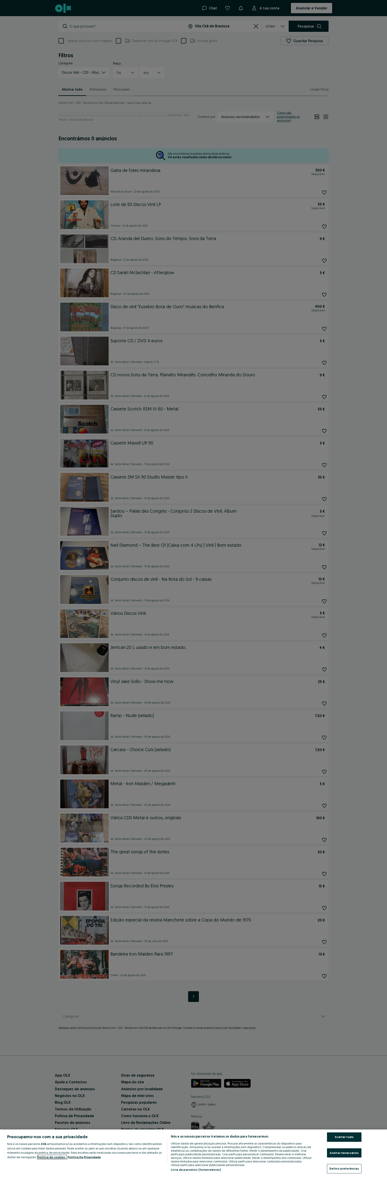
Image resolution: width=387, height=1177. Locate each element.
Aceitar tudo (344, 1137)
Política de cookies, (52, 1157)
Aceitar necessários (344, 1153)
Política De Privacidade (84, 1157)
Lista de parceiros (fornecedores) (196, 1169)
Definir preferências (344, 1168)
